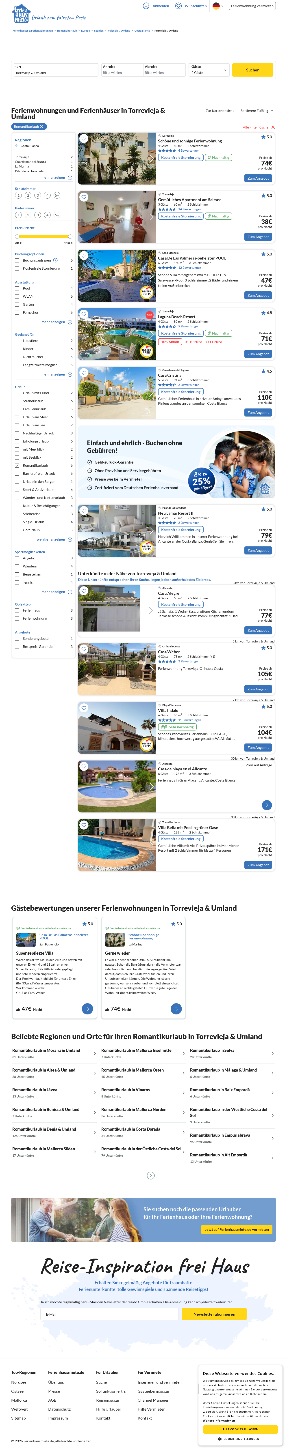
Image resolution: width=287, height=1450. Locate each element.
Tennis (48, 582)
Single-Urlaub (48, 522)
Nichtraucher (48, 356)
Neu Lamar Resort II (176, 513)
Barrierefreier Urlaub (48, 473)
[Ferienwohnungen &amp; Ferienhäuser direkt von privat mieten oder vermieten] (48, 18)
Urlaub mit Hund (48, 393)
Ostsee (17, 1391)
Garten (48, 304)
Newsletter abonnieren (214, 1314)
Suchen (252, 69)
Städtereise (48, 513)
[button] (240, 1439)
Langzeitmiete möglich (48, 365)
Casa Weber (169, 652)
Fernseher (48, 312)
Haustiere (48, 340)
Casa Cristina (169, 375)
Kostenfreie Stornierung (48, 268)
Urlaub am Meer (48, 417)
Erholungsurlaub (48, 441)
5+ (57, 195)
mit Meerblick (48, 449)
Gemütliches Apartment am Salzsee (190, 200)
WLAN (48, 296)
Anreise (109, 66)
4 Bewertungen (188, 150)
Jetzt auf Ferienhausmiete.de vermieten (237, 1229)
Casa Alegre (168, 593)
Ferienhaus (48, 610)
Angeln (48, 558)
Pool (48, 288)
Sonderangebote (48, 638)
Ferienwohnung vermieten (252, 6)
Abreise (151, 66)
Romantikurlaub (48, 465)
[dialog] (240, 1405)
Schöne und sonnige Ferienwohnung (190, 141)
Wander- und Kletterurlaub (48, 497)
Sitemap (18, 1418)
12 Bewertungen (189, 267)
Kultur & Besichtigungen (48, 505)
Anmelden (161, 6)
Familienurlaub (48, 409)
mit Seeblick (48, 457)
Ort (18, 67)
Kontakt (103, 1418)
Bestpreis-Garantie (48, 646)
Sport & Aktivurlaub (48, 489)
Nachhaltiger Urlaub (48, 433)
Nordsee (18, 1382)
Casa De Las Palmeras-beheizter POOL (192, 258)
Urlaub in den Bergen (48, 481)
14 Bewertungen (189, 209)
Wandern (48, 566)
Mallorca (19, 1400)
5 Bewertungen (188, 326)
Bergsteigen (48, 574)
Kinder (48, 348)
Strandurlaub (48, 401)
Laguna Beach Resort (176, 317)
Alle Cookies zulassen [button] (240, 1429)
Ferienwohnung (48, 618)
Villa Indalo (168, 710)
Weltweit (19, 1409)
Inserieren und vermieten (160, 1382)
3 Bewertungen (188, 661)
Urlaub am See (48, 425)
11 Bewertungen (189, 720)
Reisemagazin (108, 1400)
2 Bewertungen (188, 385)
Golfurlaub (48, 530)
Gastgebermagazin (154, 1391)
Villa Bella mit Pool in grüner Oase (188, 827)
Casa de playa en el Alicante (182, 769)
